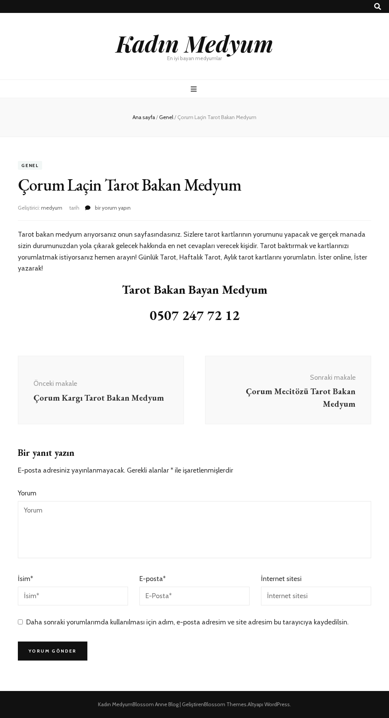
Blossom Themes (225, 704)
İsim (25, 579)
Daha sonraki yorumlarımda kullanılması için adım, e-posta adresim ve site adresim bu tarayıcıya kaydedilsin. (187, 622)
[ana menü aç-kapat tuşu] (195, 89)
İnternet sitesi (281, 579)
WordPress (277, 704)
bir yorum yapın (112, 207)
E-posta (152, 579)
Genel (30, 165)
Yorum (27, 493)
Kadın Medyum (194, 43)
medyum (51, 207)
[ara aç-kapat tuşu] (377, 6)
